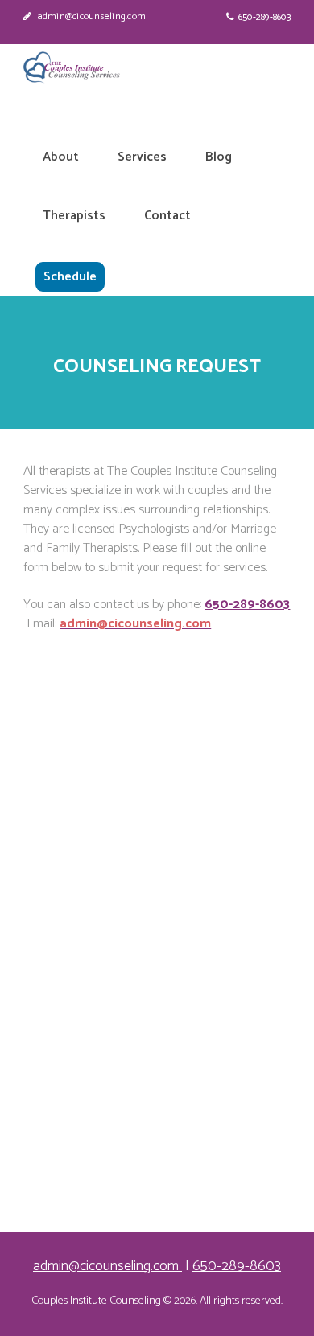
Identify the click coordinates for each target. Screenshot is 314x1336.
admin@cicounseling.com (92, 16)
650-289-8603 (264, 17)
